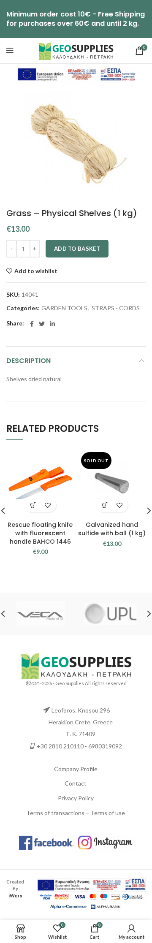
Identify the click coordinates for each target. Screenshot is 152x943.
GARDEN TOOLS (64, 308)
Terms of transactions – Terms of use (75, 812)
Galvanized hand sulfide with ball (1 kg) (112, 528)
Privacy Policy (76, 798)
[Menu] (10, 50)
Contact (76, 783)
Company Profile (76, 768)
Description (28, 361)
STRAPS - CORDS (116, 308)
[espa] (76, 74)
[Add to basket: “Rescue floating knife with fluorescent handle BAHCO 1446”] (32, 505)
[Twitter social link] (41, 323)
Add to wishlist (35, 271)
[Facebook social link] (31, 323)
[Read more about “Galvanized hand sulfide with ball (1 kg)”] (104, 505)
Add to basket (77, 248)
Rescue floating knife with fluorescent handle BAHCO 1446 (40, 532)
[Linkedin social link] (52, 323)
